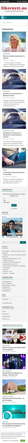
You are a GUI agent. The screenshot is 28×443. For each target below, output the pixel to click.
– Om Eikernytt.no (6, 267)
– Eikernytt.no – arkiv (7, 271)
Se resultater (14, 208)
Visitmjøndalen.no (6, 290)
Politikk (12, 130)
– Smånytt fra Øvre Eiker (8, 260)
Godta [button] (22, 440)
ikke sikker (7, 202)
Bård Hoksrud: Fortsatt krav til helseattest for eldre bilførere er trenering (12, 135)
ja (4, 198)
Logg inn (4, 311)
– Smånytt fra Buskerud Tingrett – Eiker (11, 258)
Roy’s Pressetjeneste (7, 283)
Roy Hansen (13, 97)
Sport (8, 345)
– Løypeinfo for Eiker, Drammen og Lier (11, 262)
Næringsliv (4, 345)
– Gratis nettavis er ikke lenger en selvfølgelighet (13, 266)
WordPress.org (5, 319)
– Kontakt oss (5, 269)
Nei (5, 200)
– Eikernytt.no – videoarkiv (8, 273)
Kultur (3, 370)
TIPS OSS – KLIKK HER (22, 1)
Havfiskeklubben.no (6, 281)
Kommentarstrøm (6, 316)
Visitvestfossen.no (6, 289)
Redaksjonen (12, 60)
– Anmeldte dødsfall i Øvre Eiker (9, 264)
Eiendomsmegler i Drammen (8, 285)
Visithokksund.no (6, 287)
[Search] (26, 17)
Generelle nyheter (6, 53)
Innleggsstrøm (5, 314)
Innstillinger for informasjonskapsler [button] (11, 440)
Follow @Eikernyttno (7, 303)
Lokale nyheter (8, 370)
